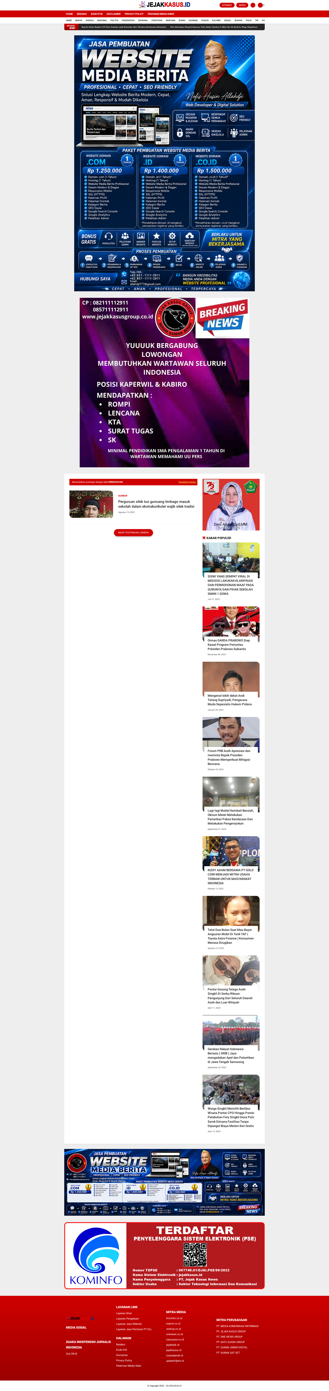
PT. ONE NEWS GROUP (229, 1336)
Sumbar (122, 495)
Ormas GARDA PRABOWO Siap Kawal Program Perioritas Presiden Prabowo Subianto (229, 645)
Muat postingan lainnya (133, 532)
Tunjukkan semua (187, 482)
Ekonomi (193, 20)
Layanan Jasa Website (129, 1323)
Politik (114, 20)
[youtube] (79, 5)
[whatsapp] (76, 1334)
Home (69, 14)
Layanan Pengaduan (127, 1318)
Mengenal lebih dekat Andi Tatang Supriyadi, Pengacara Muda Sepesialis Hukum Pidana (230, 700)
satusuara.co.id (175, 1339)
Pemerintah (128, 20)
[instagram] (75, 5)
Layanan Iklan (124, 1313)
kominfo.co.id (174, 1318)
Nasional (102, 20)
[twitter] (70, 5)
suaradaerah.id (174, 1355)
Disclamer (122, 1355)
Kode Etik (97, 14)
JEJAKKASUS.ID (174, 1385)
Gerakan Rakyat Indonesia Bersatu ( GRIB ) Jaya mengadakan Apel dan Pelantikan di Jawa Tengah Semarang (231, 1055)
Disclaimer (114, 14)
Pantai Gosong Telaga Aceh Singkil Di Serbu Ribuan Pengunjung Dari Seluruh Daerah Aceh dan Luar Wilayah (230, 995)
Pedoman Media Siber (161, 14)
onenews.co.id (174, 1334)
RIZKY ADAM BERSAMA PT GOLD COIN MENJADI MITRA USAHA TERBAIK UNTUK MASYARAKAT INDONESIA (231, 876)
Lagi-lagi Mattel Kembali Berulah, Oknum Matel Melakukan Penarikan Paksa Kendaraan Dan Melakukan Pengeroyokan (231, 817)
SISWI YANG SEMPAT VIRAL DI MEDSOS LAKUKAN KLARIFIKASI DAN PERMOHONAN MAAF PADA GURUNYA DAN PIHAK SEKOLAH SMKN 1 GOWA (231, 585)
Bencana (170, 20)
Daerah (90, 20)
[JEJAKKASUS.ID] (164, 8)
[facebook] (65, 5)
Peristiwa (156, 20)
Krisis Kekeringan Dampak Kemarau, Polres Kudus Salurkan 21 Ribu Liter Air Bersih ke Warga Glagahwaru (157, 27)
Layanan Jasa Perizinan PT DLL (134, 1329)
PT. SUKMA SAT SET (228, 1352)
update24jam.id (175, 1360)
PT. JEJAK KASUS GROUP (231, 1331)
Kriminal (143, 20)
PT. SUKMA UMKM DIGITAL (232, 1347)
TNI (256, 20)
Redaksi (82, 14)
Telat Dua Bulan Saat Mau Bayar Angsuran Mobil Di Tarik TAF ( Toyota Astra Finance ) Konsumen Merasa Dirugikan (231, 936)
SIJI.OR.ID (71, 1353)
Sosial (227, 20)
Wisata (205, 20)
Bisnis (182, 20)
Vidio (264, 20)
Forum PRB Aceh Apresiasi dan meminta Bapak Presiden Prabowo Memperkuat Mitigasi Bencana (229, 757)
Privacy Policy (134, 14)
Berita (78, 20)
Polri (249, 20)
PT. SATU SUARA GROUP (230, 1342)
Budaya (238, 20)
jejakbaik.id (172, 1344)
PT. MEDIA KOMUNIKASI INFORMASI (237, 1326)
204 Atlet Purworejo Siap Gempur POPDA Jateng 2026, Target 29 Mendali (235, 27)
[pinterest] (81, 1334)
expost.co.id (173, 1323)
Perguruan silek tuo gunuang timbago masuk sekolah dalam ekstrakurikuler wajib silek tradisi (156, 504)
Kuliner (216, 20)
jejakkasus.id (173, 1350)
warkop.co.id (173, 1328)
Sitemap (227, 5)
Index (242, 5)
